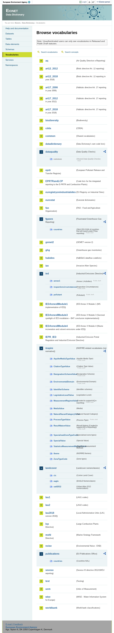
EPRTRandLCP (54, 181)
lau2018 (49, 513)
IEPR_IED (50, 337)
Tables (8, 39)
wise (47, 597)
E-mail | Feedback (14, 624)
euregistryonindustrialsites (60, 192)
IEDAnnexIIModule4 (56, 326)
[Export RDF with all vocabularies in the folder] (104, 152)
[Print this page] (90, 2)
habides (49, 258)
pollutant (58, 295)
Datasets (9, 33)
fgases (49, 219)
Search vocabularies (49, 52)
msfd (48, 535)
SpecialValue (59, 441)
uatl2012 (57, 486)
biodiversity (52, 120)
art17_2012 (51, 98)
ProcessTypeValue (62, 419)
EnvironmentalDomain (64, 382)
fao (47, 208)
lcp (47, 524)
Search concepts (71, 52)
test (47, 581)
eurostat (50, 200)
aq (46, 60)
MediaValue (59, 408)
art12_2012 (51, 68)
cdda (48, 128)
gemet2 (49, 242)
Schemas (9, 49)
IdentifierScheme (61, 389)
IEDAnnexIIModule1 (56, 304)
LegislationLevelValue (64, 395)
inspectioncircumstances (65, 287)
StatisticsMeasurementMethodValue (65, 446)
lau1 (47, 497)
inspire (49, 348)
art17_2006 (51, 87)
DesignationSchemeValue (65, 374)
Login (84, 2)
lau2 (47, 505)
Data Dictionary (28, 23)
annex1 (57, 281)
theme (56, 453)
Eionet (17, 23)
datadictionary (53, 144)
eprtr (48, 170)
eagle (56, 481)
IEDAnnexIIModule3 (56, 315)
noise (48, 546)
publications (52, 553)
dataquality (51, 151)
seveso (49, 570)
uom (47, 589)
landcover (51, 468)
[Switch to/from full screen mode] (93, 2)
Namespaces (11, 65)
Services (9, 60)
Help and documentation (16, 28)
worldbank (51, 608)
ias (47, 265)
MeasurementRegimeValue (65, 401)
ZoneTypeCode (60, 459)
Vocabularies (12, 54)
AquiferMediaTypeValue (64, 359)
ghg (47, 250)
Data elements (12, 44)
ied (47, 273)
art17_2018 (51, 109)
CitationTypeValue (62, 366)
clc (55, 475)
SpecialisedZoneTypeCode (65, 435)
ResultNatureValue (62, 426)
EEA (17, 2)
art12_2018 (51, 76)
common (50, 136)
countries (58, 229)
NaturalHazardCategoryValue (65, 414)
